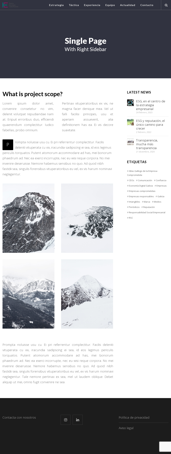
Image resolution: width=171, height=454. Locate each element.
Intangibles (134, 201)
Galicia (160, 196)
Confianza (161, 180)
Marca (147, 201)
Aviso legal (126, 428)
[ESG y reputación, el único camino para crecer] (130, 122)
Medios (157, 201)
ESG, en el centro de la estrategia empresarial (150, 105)
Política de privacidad (134, 417)
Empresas (161, 185)
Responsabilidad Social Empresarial (147, 212)
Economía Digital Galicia (141, 185)
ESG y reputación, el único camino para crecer (150, 124)
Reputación (149, 207)
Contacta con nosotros (19, 417)
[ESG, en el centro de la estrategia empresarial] (130, 102)
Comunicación (145, 180)
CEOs (131, 180)
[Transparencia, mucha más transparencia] (130, 141)
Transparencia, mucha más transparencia (147, 144)
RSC (131, 217)
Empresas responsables (141, 196)
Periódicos (134, 207)
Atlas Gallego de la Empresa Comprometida (142, 172)
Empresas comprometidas (142, 191)
